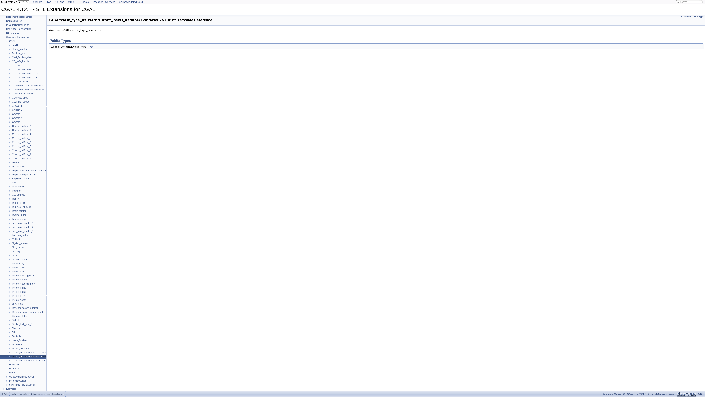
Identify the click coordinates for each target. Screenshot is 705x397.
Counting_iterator (21, 102)
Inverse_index (19, 215)
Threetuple (17, 328)
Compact (16, 65)
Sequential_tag (19, 316)
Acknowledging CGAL (131, 2)
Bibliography (12, 33)
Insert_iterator (19, 211)
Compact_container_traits (25, 77)
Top (49, 2)
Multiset (16, 239)
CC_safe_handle (20, 61)
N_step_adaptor (20, 243)
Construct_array (20, 97)
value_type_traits (20, 348)
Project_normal (19, 279)
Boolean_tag (18, 53)
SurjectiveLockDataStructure (23, 385)
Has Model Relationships (18, 29)
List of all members (683, 16)
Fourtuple (17, 190)
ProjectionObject (17, 381)
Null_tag (16, 251)
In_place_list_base (21, 207)
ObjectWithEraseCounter (21, 376)
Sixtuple (16, 320)
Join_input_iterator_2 (22, 227)
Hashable (14, 368)
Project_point (18, 292)
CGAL (12, 41)
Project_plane (19, 288)
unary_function (19, 340)
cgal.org (37, 2)
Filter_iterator (18, 186)
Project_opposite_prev (23, 283)
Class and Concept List (17, 37)
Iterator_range (19, 219)
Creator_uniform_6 (21, 142)
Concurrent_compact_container (28, 85)
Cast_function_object (22, 57)
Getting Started (64, 2)
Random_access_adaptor (25, 308)
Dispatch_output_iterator (24, 174)
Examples (11, 389)
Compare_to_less (21, 81)
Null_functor (18, 247)
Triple (15, 332)
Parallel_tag (18, 263)
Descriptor (14, 364)
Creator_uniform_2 (21, 126)
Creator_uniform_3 (21, 130)
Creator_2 (17, 110)
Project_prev (18, 296)
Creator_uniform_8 (21, 150)
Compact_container (22, 69)
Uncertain (17, 344)
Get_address (18, 195)
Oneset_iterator (20, 259)
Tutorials (83, 2)
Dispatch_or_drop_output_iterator (29, 170)
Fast (14, 182)
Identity (15, 199)
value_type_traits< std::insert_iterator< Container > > (38, 360)
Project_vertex (19, 300)
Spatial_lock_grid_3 (22, 324)
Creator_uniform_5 (21, 138)
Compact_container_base (25, 73)
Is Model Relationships (17, 25)
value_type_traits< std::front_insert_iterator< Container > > (41, 356)
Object (15, 255)
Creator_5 (17, 122)
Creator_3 (17, 114)
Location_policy (20, 235)
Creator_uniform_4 (21, 134)
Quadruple (17, 304)
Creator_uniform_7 (21, 146)
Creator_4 (17, 118)
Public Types (698, 16)
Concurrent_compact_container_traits (31, 89)
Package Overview (104, 2)
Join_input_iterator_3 (22, 231)
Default (15, 162)
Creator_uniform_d (21, 158)
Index (12, 372)
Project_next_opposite (23, 275)
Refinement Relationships (19, 17)
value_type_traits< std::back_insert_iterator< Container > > (41, 352)
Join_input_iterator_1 (22, 223)
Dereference (18, 166)
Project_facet (18, 267)
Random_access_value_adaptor (28, 312)
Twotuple (16, 336)
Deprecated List (14, 21)
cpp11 (15, 45)
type (91, 46)
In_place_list (18, 203)
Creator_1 (17, 106)
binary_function (20, 49)
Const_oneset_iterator (23, 93)
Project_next (18, 271)
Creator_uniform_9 (21, 154)
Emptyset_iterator (21, 178)
